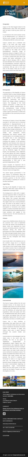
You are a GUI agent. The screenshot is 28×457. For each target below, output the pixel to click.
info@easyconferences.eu (13, 431)
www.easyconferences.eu (9, 423)
